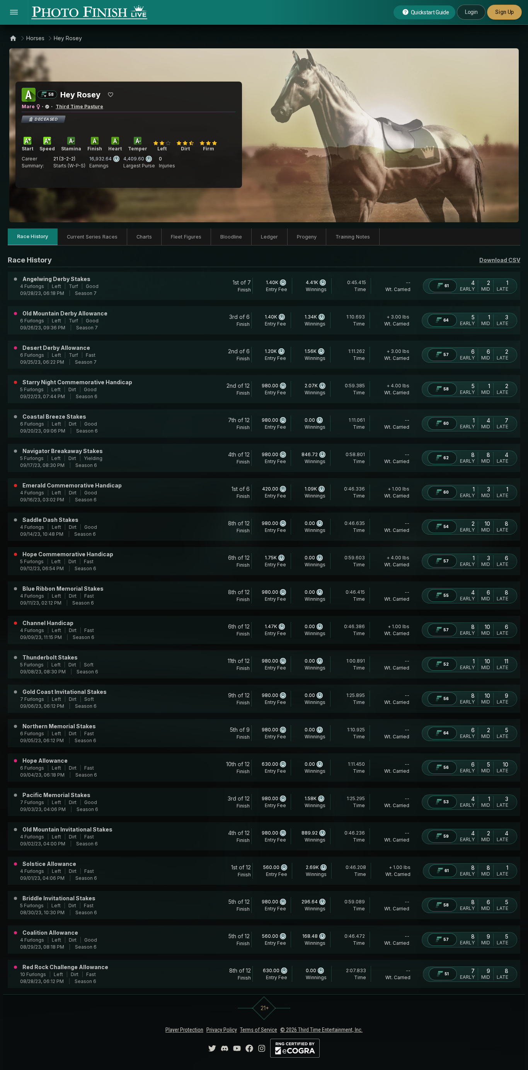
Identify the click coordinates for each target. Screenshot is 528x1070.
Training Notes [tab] (353, 237)
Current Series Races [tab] (92, 237)
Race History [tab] (32, 236)
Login (471, 12)
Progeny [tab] (307, 237)
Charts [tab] (144, 237)
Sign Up (504, 12)
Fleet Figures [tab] (186, 237)
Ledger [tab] (269, 237)
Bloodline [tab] (231, 237)
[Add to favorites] (110, 94)
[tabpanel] (264, 621)
